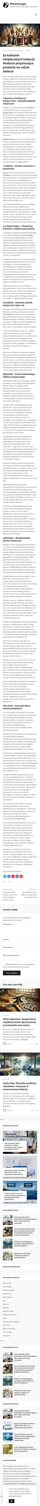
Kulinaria (6, 1308)
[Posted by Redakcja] (4, 1044)
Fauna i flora (7, 1294)
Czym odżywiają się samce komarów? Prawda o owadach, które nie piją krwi (25, 1449)
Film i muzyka (7, 1297)
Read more (24, 1039)
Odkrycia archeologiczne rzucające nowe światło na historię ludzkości (24, 1244)
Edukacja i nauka (8, 1290)
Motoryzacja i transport (11, 1322)
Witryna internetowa (11, 955)
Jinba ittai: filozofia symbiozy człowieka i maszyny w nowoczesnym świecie (19, 1086)
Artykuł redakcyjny (14, 871)
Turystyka (6, 1336)
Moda (5, 1318)
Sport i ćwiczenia (9, 1329)
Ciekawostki (7, 1287)
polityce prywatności (15, 1496)
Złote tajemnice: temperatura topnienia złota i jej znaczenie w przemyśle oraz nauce (19, 1022)
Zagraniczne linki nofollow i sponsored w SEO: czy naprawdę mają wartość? (14, 1172)
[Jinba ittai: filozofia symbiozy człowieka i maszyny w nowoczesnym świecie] (3, 1071)
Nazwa (6, 939)
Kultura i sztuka (8, 1311)
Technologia (7, 1332)
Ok (12, 1501)
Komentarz (7, 924)
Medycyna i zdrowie (10, 1315)
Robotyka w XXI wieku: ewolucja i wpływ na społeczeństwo (22, 1255)
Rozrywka (6, 1325)
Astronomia (7, 1283)
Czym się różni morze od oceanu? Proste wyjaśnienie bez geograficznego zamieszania (14, 1196)
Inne (28, 50)
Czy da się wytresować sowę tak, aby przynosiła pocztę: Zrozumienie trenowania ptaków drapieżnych (24, 1232)
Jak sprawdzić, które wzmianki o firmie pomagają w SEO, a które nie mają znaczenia (13, 1146)
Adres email (8, 947)
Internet (6, 1304)
